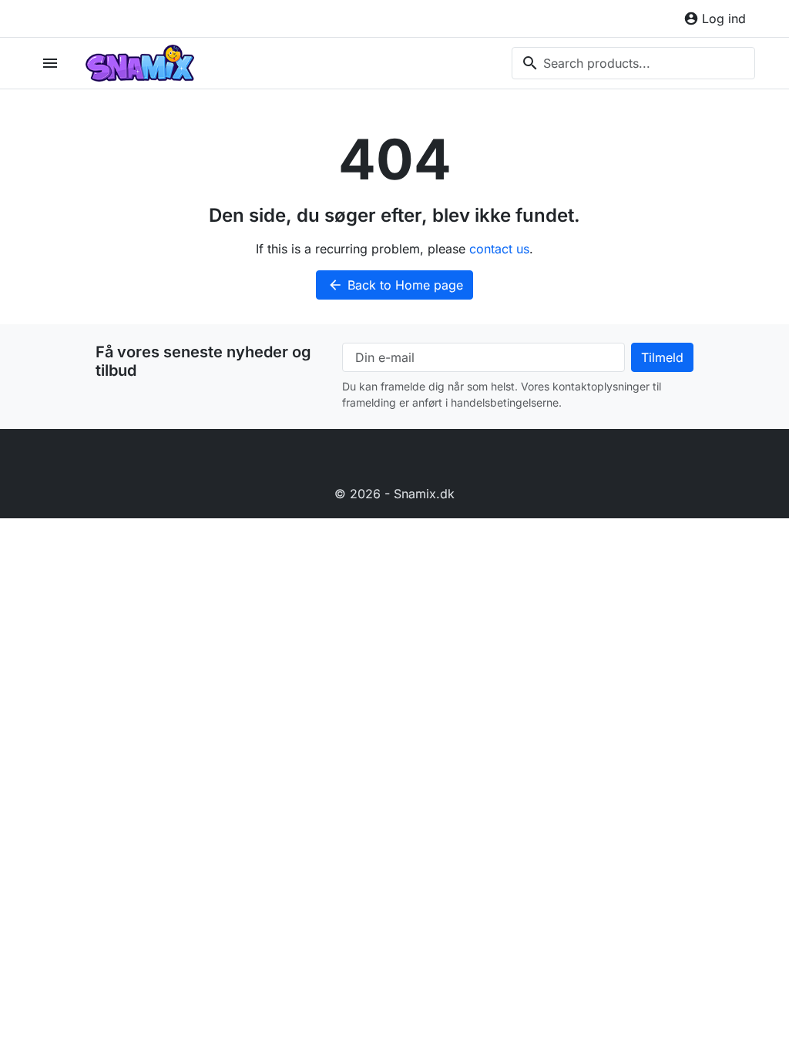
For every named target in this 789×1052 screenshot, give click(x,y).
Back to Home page (395, 285)
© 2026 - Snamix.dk (394, 493)
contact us (499, 248)
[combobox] (633, 63)
